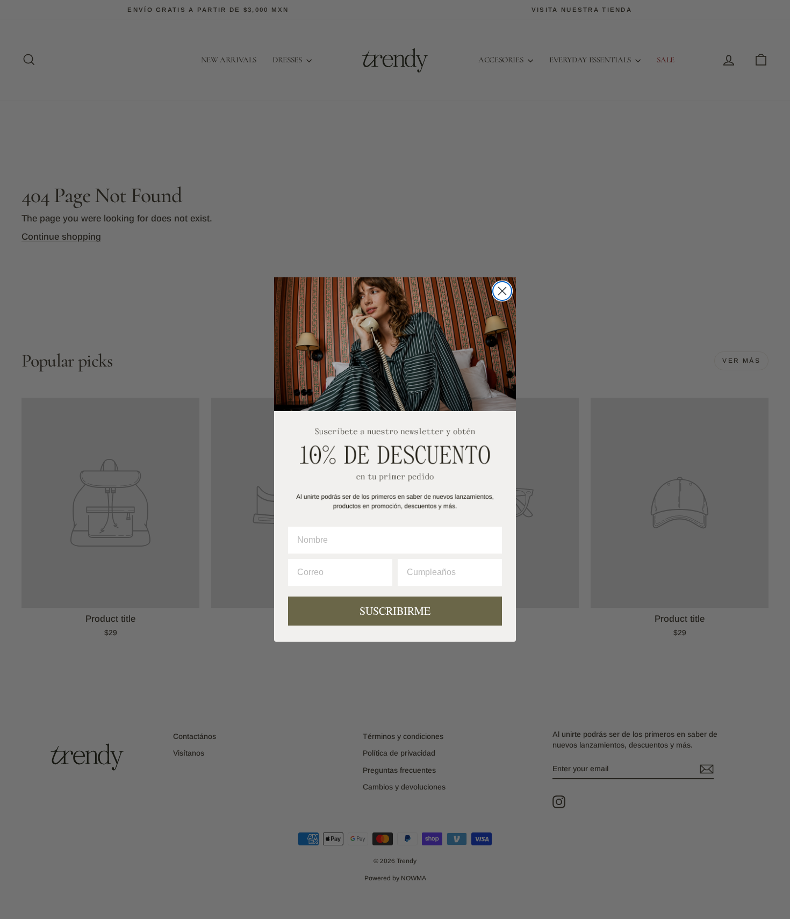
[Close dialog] (502, 291)
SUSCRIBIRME (395, 611)
